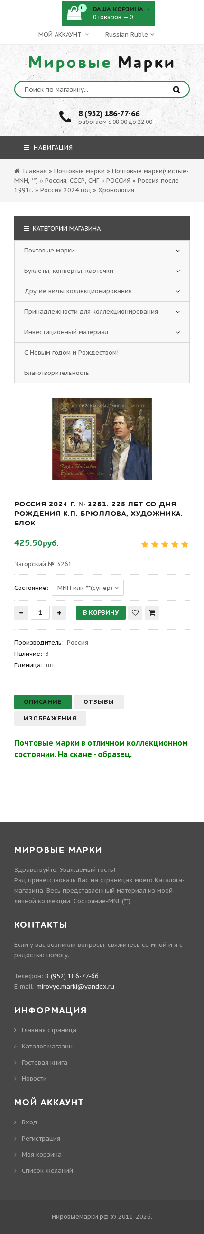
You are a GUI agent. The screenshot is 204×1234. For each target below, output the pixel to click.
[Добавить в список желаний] (135, 613)
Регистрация (41, 1138)
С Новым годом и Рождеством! (71, 352)
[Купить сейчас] (152, 613)
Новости (34, 1079)
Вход (29, 1122)
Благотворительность (56, 373)
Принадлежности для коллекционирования (91, 312)
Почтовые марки (49, 250)
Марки (102, 62)
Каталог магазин (47, 1046)
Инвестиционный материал (66, 332)
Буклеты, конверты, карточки (68, 271)
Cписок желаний (47, 1171)
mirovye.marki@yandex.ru (75, 986)
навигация (52, 147)
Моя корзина (42, 1154)
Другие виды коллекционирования (78, 291)
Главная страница (49, 1030)
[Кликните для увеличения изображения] (102, 439)
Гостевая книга (44, 1062)
